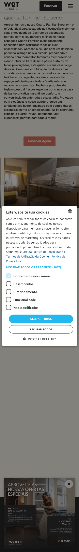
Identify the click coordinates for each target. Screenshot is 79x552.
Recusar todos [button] (41, 329)
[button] (39, 267)
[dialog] (39, 276)
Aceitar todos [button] (41, 319)
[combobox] (70, 211)
